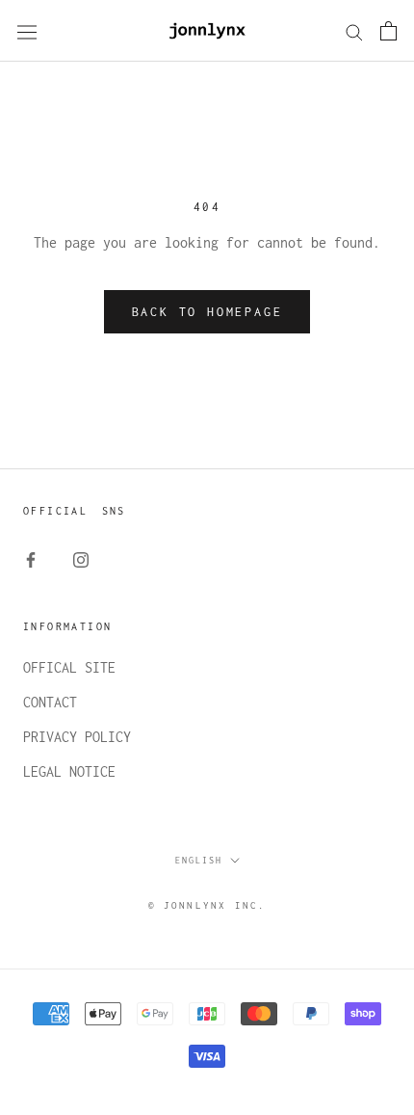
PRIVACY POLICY (77, 737)
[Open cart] (388, 30)
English (198, 860)
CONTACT (50, 702)
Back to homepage (207, 312)
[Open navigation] (27, 31)
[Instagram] (81, 558)
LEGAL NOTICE (69, 771)
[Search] (354, 31)
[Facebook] (31, 558)
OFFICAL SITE (69, 667)
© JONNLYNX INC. (207, 905)
